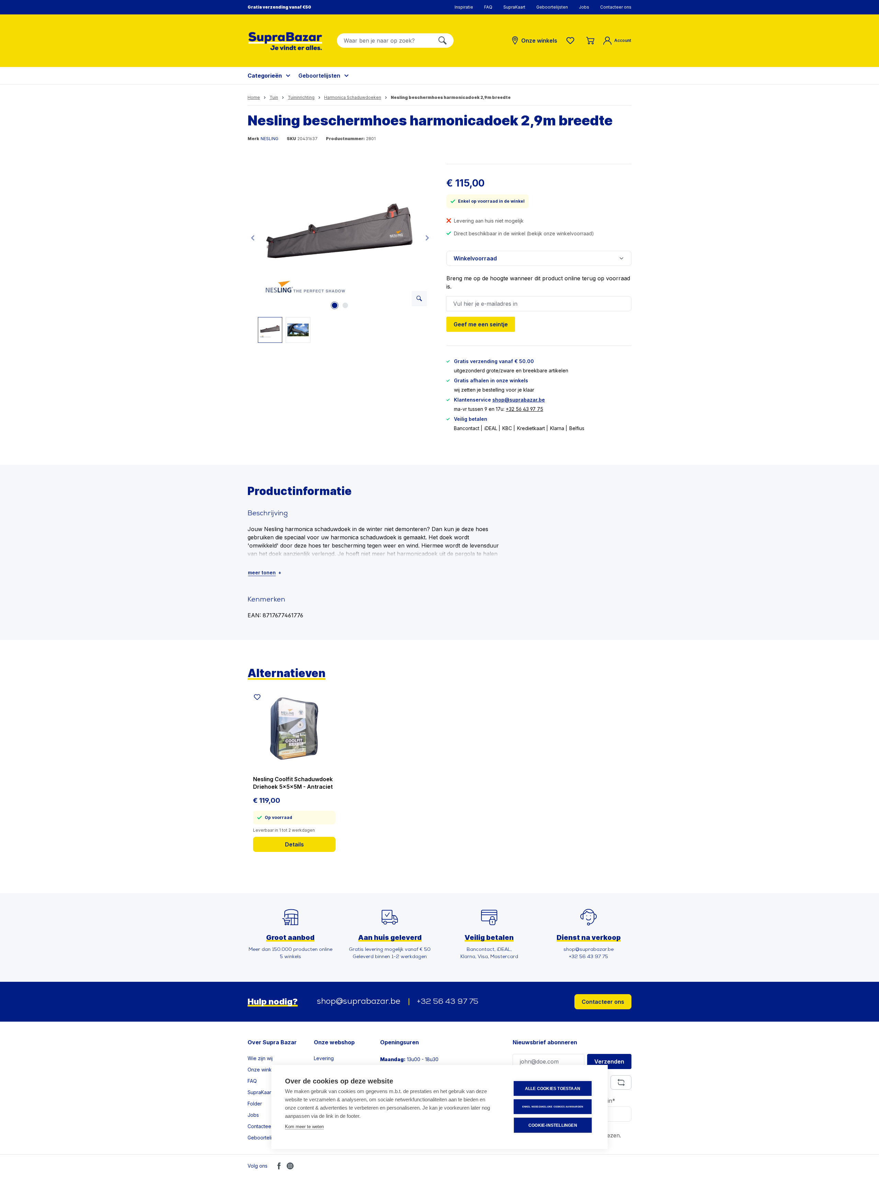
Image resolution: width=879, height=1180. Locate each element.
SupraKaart (514, 7)
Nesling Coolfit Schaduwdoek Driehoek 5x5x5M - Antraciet (293, 783)
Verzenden (609, 1061)
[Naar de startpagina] (285, 41)
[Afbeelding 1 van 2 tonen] (335, 305)
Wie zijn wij (260, 1058)
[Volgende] (427, 237)
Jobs (584, 7)
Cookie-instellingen (552, 1125)
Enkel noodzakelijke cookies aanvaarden (552, 1106)
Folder (255, 1103)
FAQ (488, 7)
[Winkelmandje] (590, 40)
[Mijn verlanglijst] (572, 40)
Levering (324, 1058)
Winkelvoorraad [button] (475, 258)
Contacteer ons (615, 7)
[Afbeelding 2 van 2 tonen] (345, 305)
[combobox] (384, 40)
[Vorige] (253, 237)
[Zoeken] (443, 40)
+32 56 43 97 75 (524, 409)
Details (294, 844)
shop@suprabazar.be (518, 400)
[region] (340, 253)
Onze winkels (263, 1069)
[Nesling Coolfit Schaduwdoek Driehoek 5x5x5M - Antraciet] (294, 728)
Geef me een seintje (481, 324)
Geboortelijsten (552, 7)
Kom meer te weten (304, 1126)
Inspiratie (464, 7)
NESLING (269, 138)
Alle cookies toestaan (552, 1088)
